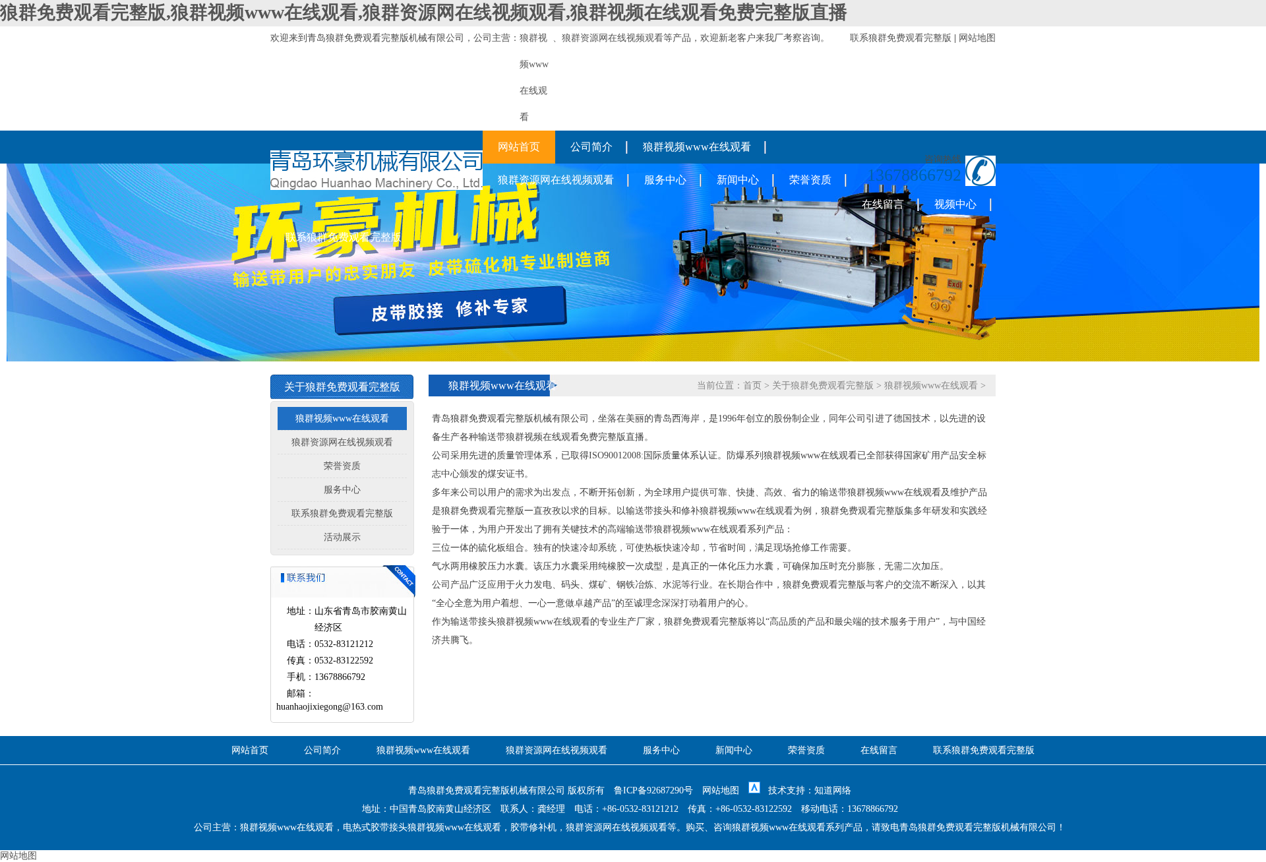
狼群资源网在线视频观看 (612, 38)
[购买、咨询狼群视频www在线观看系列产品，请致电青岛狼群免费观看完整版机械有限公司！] (376, 187)
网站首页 (519, 146)
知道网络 (832, 790)
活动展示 (342, 537)
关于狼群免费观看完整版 (823, 385)
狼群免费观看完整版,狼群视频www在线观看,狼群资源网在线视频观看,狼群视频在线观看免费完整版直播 (423, 12)
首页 (752, 385)
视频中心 (955, 204)
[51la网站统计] (754, 790)
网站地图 (977, 38)
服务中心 (665, 179)
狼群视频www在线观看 (697, 146)
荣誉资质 (810, 179)
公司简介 (591, 146)
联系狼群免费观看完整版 (900, 38)
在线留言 (883, 204)
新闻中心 (738, 179)
